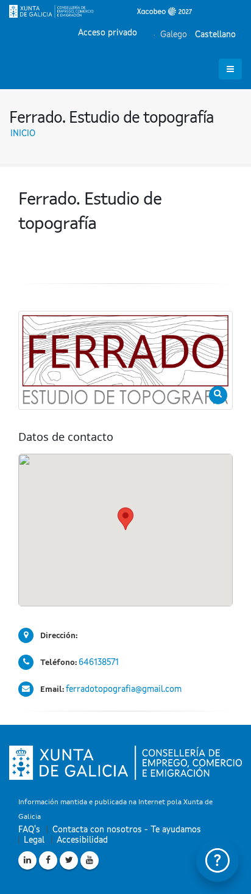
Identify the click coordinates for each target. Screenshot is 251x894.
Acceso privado (107, 33)
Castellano (214, 35)
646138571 (99, 662)
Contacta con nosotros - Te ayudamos (126, 830)
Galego (172, 35)
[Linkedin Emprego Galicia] (27, 860)
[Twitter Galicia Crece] (69, 860)
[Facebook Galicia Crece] (48, 860)
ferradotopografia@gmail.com (124, 689)
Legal (34, 840)
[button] (125, 519)
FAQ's (29, 830)
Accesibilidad (82, 840)
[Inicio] (100, 11)
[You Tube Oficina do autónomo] (89, 860)
